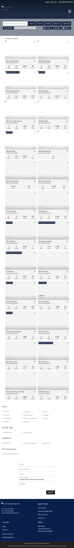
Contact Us (41, 518)
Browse (11, 454)
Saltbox (6, 421)
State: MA (18, 28)
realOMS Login (52, 546)
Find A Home (42, 508)
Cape (45, 411)
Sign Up (4, 529)
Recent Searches (7, 534)
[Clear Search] (44, 28)
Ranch (46, 418)
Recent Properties (8, 537)
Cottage (46, 415)
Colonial (6, 415)
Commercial (8, 432)
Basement (7, 443)
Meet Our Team (43, 514)
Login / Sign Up (50, 2)
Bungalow (27, 411)
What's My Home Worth (45, 511)
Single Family (28, 432)
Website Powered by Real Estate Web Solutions (37, 543)
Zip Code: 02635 (28, 28)
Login (4, 526)
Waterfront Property (30, 443)
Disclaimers (44, 546)
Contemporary (28, 415)
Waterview (47, 443)
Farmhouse (7, 418)
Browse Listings (61, 546)
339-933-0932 (67, 2)
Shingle (26, 421)
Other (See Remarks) (30, 418)
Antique (6, 411)
